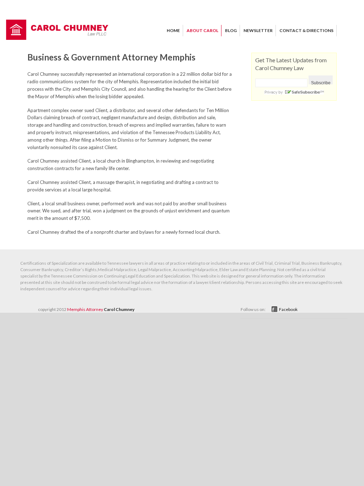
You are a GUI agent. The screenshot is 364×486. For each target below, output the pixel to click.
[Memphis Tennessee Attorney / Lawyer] (57, 38)
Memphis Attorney (85, 309)
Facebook (288, 309)
